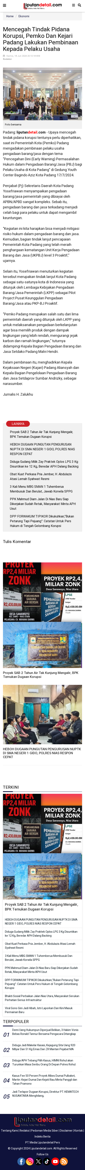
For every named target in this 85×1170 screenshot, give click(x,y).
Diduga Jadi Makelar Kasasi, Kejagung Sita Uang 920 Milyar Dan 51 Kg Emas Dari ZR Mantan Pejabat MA (43, 1047)
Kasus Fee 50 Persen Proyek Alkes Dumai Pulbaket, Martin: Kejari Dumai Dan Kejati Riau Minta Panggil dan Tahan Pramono (44, 1080)
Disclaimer (66, 1131)
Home (10, 16)
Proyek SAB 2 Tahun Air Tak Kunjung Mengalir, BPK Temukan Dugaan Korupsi (41, 434)
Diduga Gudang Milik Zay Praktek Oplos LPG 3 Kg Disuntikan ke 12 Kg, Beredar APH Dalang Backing (44, 464)
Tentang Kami (9, 1131)
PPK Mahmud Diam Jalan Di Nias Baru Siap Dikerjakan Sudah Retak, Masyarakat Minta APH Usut (43, 504)
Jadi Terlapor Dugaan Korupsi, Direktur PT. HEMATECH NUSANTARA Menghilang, (45, 1094)
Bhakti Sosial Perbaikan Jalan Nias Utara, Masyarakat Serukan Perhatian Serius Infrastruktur (42, 998)
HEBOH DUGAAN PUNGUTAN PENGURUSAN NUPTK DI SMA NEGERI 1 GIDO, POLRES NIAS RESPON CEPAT (42, 449)
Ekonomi (24, 16)
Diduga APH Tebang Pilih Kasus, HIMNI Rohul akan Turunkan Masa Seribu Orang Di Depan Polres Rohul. (44, 1062)
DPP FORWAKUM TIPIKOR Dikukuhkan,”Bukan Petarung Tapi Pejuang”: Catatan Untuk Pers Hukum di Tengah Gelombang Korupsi (42, 521)
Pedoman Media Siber (44, 1131)
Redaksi (24, 1131)
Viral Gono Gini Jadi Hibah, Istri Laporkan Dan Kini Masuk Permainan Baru (39, 1010)
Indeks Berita (42, 1137)
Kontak (78, 1131)
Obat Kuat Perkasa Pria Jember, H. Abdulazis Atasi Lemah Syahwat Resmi (41, 476)
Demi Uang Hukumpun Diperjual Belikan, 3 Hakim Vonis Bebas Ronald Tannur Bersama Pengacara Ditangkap (45, 1032)
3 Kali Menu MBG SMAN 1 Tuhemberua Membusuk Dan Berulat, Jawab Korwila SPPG (41, 489)
